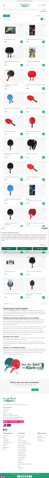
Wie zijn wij (20, 439)
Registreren (40, 436)
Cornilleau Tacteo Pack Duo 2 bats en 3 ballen (12, 62)
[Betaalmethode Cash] (18, 476)
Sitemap (4, 446)
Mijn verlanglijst (40, 441)
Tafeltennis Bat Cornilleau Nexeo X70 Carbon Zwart (12, 154)
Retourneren (5, 436)
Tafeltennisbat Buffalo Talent (10, 131)
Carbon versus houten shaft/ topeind (24, 444)
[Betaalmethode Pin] (22, 476)
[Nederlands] (40, 11)
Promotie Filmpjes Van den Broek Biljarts (25, 464)
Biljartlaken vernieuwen (22, 447)
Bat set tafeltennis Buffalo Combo (33, 61)
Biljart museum (20, 467)
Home (5, 13)
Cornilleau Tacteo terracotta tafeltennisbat (13, 177)
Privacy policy (5, 444)
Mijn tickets (40, 439)
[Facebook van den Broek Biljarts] (4, 430)
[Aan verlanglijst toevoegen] (22, 25)
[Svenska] (43, 11)
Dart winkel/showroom (22, 450)
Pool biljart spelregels (22, 455)
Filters (7, 15)
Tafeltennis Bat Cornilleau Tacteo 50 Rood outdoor (35, 223)
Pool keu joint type (21, 452)
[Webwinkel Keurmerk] (13, 421)
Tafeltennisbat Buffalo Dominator (33, 108)
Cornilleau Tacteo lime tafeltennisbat (34, 271)
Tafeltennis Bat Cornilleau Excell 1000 (34, 201)
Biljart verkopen (21, 459)
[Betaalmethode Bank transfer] (30, 476)
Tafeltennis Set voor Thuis (9, 271)
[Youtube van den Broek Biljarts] (6, 430)
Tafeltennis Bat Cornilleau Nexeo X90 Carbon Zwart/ (34, 294)
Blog (19, 465)
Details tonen (42, 244)
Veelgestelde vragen (22, 454)
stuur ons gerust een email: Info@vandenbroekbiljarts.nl (13, 417)
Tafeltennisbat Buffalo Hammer (32, 177)
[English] (41, 11)
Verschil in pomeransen (22, 441)
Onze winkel (20, 460)
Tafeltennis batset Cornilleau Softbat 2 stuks (12, 108)
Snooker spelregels (21, 457)
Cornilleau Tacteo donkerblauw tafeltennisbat (10, 223)
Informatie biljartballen (22, 449)
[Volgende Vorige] (9, 19)
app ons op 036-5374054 (8, 414)
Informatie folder (21, 436)
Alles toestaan (40, 248)
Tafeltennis (10, 13)
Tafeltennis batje (16, 13)
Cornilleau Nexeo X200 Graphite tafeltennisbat (11, 85)
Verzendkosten (6, 439)
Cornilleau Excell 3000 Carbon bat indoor (34, 39)
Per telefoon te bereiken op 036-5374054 (10, 415)
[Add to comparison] (20, 25)
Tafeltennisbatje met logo (9, 39)
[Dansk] (44, 11)
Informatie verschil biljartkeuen (23, 442)
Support (4, 437)
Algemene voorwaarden (7, 442)
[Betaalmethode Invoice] (26, 476)
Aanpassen (24, 248)
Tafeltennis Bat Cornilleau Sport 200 (11, 293)
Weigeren (9, 248)
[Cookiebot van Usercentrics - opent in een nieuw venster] (42, 228)
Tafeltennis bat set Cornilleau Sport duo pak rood (35, 85)
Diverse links (20, 469)
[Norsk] (45, 11)
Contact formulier (21, 437)
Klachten (4, 449)
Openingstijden (5, 441)
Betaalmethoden (6, 447)
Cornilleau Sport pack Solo (31, 153)
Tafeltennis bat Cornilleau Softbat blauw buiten (12, 199)
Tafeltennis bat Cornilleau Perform (33, 131)
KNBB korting (20, 462)
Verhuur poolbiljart (21, 446)
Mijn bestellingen (41, 437)
